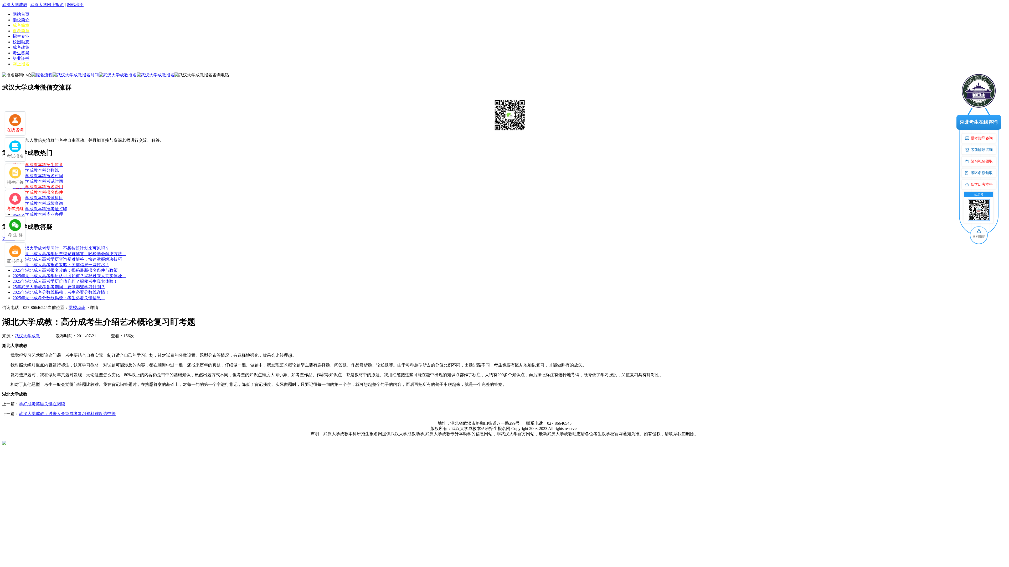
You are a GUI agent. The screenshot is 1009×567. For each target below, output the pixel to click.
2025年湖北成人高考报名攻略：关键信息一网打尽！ (61, 264)
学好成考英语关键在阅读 (42, 404)
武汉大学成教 (14, 4)
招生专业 (21, 36)
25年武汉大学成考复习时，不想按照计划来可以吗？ (61, 248)
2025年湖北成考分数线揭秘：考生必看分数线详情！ (61, 292)
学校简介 (21, 20)
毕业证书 (21, 58)
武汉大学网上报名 (47, 4)
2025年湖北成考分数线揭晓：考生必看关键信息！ (59, 298)
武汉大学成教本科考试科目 (38, 198)
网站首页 (21, 14)
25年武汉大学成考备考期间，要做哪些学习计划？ (59, 287)
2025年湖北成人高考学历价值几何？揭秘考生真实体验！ (65, 281)
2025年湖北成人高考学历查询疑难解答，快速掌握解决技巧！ (69, 259)
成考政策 (21, 47)
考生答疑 (21, 53)
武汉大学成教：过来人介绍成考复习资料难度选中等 (67, 413)
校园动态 (21, 42)
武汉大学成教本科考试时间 (38, 181)
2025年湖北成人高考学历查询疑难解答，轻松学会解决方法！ (69, 253)
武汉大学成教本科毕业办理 (38, 214)
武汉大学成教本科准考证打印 (40, 209)
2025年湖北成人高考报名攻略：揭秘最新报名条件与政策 (65, 270)
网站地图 (75, 4)
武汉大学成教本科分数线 (36, 170)
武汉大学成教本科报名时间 (38, 176)
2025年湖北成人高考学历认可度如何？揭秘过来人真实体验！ (69, 276)
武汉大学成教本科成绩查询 (38, 203)
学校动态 (77, 307)
